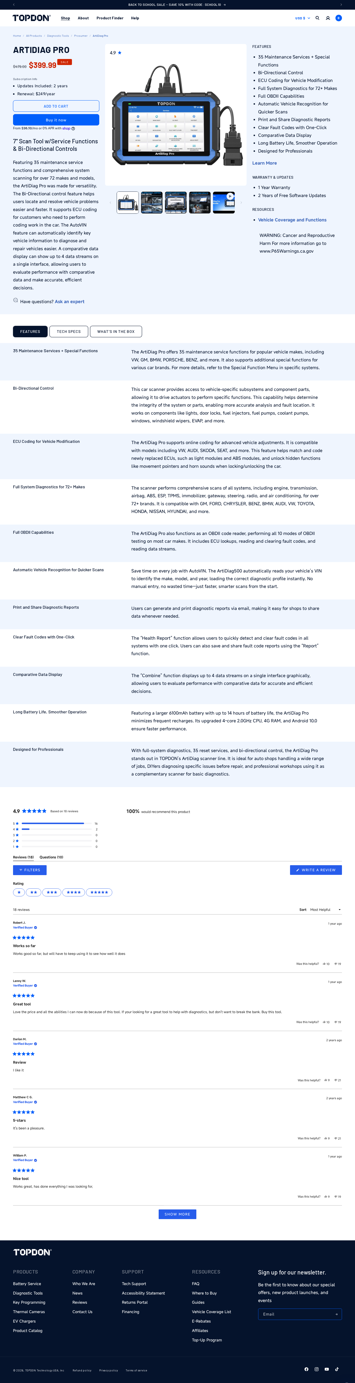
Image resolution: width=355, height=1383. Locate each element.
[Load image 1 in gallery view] (128, 202)
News (77, 1293)
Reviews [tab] (23, 858)
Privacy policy (108, 1370)
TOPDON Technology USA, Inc (44, 1370)
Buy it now (56, 119)
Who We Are (83, 1283)
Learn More (264, 163)
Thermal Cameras (29, 1311)
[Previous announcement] (13, 4)
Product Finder (110, 17)
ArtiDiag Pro (100, 35)
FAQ (195, 1283)
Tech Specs (69, 331)
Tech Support (134, 1283)
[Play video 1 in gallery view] (224, 202)
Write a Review (321, 871)
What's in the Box (116, 331)
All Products (34, 35)
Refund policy (82, 1370)
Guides (198, 1302)
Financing (130, 1311)
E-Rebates (201, 1321)
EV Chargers (24, 1321)
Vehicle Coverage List (211, 1311)
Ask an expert (70, 301)
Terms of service (136, 1370)
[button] (65, 18)
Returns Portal (135, 1302)
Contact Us (82, 1311)
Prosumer (81, 35)
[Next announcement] (341, 4)
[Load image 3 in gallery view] (176, 202)
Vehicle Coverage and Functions (292, 220)
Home (17, 35)
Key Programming (29, 1302)
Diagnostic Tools (58, 35)
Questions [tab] (51, 858)
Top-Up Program (207, 1340)
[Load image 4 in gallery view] (200, 202)
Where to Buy (204, 1293)
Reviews (79, 1302)
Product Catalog (28, 1330)
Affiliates (200, 1330)
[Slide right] (241, 202)
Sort (303, 909)
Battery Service (27, 1283)
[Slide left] (110, 202)
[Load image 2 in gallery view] (152, 202)
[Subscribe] (336, 1314)
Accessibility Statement (143, 1293)
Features (30, 331)
